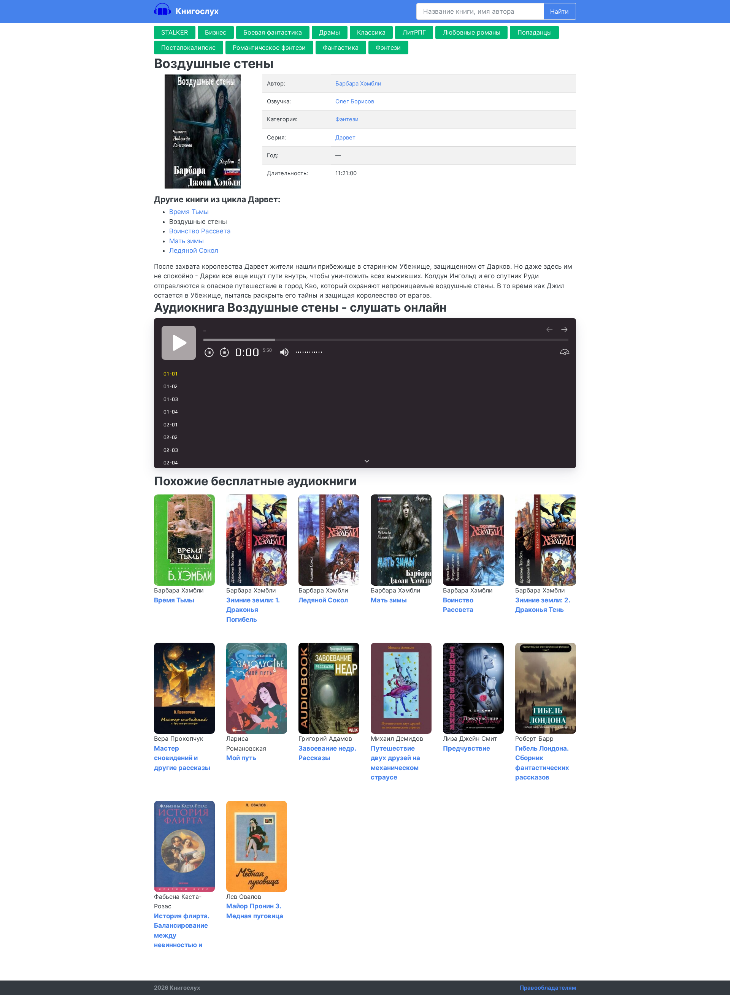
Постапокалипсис (188, 47)
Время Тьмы (189, 211)
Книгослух (196, 11)
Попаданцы (534, 32)
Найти (559, 11)
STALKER (174, 32)
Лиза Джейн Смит (470, 738)
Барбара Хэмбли (179, 590)
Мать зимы (186, 241)
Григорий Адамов (325, 738)
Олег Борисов (354, 101)
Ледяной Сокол (193, 250)
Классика (371, 32)
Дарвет (345, 137)
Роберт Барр (534, 738)
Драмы (329, 32)
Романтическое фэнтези (269, 47)
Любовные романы (471, 32)
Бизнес (215, 32)
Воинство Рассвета (200, 231)
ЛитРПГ (414, 32)
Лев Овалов (243, 896)
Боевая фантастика (272, 32)
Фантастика (341, 47)
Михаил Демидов (397, 738)
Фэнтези (388, 47)
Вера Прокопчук (178, 738)
